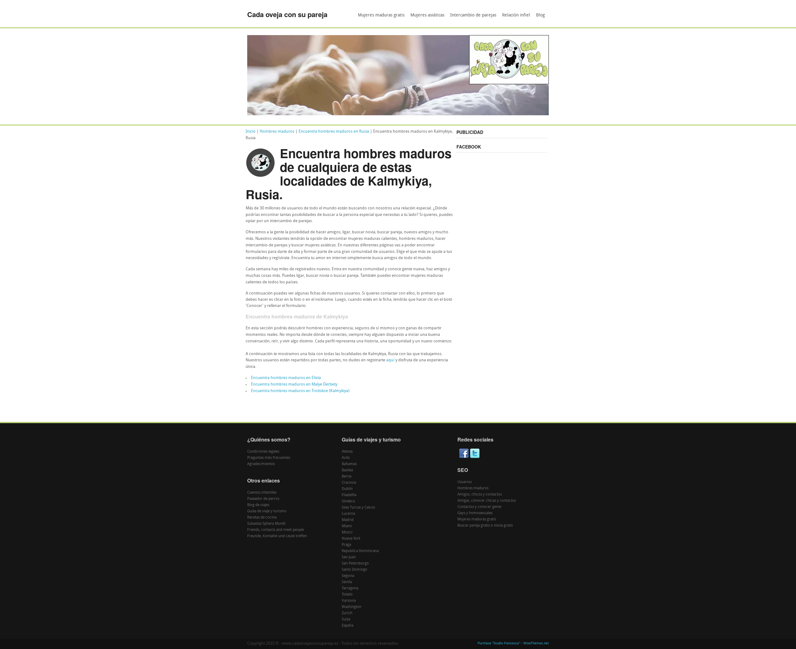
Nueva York (351, 539)
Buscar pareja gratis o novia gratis (485, 526)
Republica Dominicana (360, 551)
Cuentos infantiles (261, 493)
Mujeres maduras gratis (381, 15)
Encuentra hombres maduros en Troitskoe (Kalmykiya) (300, 391)
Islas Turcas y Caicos (358, 508)
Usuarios (464, 482)
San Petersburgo (355, 563)
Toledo (347, 594)
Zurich (347, 613)
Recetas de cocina (261, 517)
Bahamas (349, 464)
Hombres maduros (277, 132)
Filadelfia (349, 495)
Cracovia (349, 483)
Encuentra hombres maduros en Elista (286, 378)
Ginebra (348, 501)
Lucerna (348, 514)
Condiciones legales (263, 452)
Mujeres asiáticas (427, 15)
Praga (346, 545)
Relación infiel (516, 15)
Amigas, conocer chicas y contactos (486, 501)
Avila (345, 458)
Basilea (347, 470)
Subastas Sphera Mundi (266, 524)
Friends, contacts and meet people (275, 530)
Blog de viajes (258, 505)
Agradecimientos (261, 464)
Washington (351, 607)
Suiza (346, 619)
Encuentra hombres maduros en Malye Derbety (294, 384)
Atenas (347, 452)
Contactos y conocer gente (479, 507)
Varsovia (349, 601)
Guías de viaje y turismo (266, 511)
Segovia (348, 576)
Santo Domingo (354, 570)
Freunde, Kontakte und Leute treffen (277, 536)
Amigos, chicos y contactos (479, 494)
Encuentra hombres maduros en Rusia (333, 132)
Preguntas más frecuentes (268, 458)
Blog (540, 15)
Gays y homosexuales (475, 513)
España (347, 626)
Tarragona (350, 588)
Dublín (347, 489)
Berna (346, 476)
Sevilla (347, 582)
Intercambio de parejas (473, 15)
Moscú (347, 532)
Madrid (348, 520)
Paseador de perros (263, 499)
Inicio (251, 132)
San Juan (349, 557)
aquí (390, 360)
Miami (347, 526)
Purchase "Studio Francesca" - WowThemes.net (513, 643)
